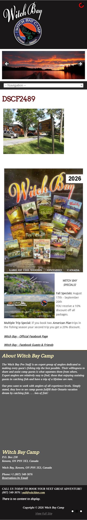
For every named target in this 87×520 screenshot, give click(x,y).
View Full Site (43, 513)
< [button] (7, 64)
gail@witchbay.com (33, 492)
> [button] (80, 64)
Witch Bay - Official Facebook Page (26, 336)
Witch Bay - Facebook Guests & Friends (28, 344)
